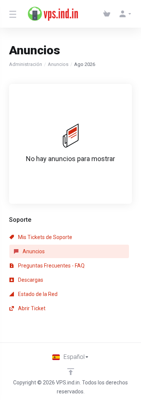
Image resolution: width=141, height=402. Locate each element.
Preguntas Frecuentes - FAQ (51, 266)
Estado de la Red (37, 294)
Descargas (30, 280)
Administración (25, 64)
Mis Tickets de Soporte (44, 237)
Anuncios (58, 64)
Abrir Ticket (31, 308)
